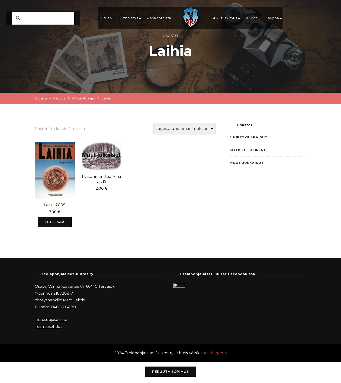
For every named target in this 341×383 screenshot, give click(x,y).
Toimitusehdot (48, 326)
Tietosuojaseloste (51, 319)
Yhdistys (130, 18)
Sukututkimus (224, 18)
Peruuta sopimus (170, 372)
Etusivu (108, 18)
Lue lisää (55, 222)
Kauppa (272, 18)
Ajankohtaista (158, 18)
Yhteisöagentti (213, 353)
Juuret (251, 18)
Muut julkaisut (247, 163)
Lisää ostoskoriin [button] (101, 154)
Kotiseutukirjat (248, 150)
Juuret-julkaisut (249, 137)
